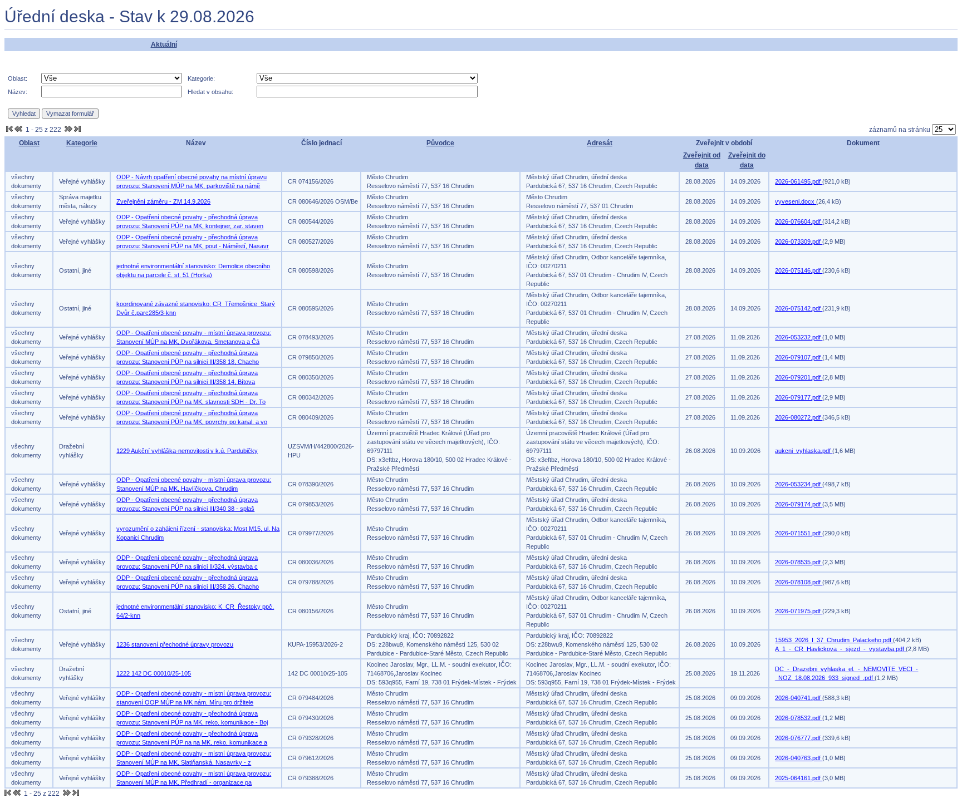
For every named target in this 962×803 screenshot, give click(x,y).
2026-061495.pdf (798, 181)
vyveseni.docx (795, 201)
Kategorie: (201, 78)
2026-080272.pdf (798, 417)
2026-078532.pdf (798, 718)
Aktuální (164, 44)
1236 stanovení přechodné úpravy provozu (174, 644)
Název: (17, 91)
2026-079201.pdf (798, 377)
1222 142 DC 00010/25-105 (153, 673)
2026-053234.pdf (798, 484)
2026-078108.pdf (798, 582)
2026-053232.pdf (798, 337)
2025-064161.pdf (798, 778)
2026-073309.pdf (798, 241)
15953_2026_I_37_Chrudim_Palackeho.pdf (834, 640)
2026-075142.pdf (798, 308)
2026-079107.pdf (798, 357)
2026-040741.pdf (798, 697)
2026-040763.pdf (798, 758)
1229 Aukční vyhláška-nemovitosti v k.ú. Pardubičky (187, 450)
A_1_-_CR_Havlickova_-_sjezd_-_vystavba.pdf (840, 649)
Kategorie (81, 143)
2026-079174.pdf (798, 504)
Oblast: (17, 78)
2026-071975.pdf (798, 611)
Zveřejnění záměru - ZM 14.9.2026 (163, 201)
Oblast (29, 143)
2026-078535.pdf (798, 562)
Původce (440, 143)
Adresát (599, 143)
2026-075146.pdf (798, 270)
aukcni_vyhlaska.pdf (803, 450)
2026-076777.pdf (798, 738)
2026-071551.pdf (798, 533)
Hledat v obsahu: (210, 91)
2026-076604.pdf (798, 221)
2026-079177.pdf (798, 397)
